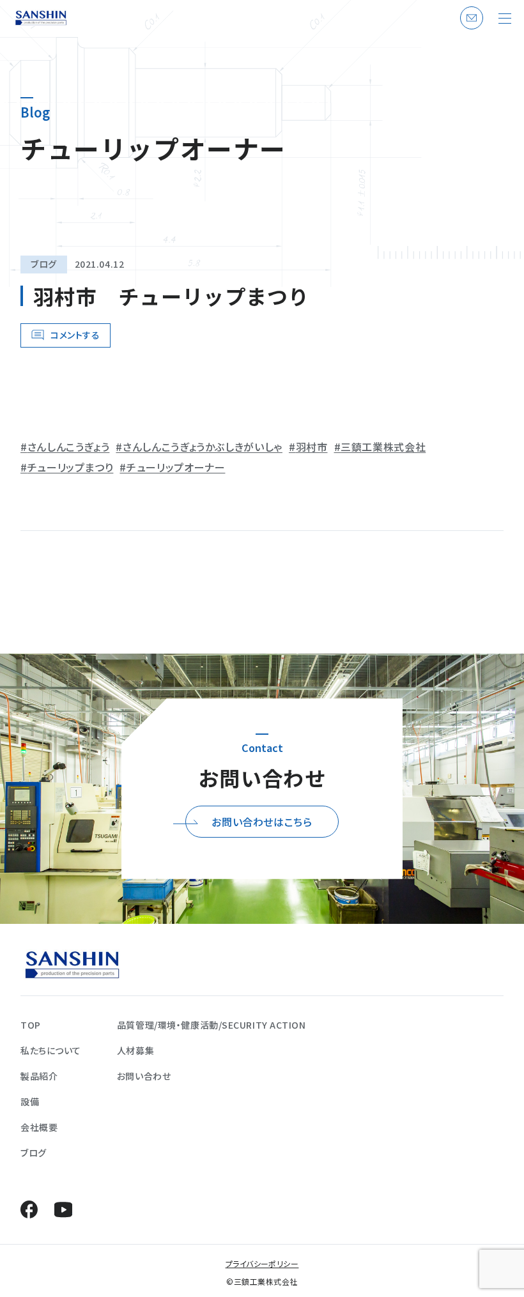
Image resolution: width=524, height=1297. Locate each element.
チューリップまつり (70, 467)
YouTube (63, 1209)
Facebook (29, 1209)
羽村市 (312, 447)
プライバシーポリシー (262, 1263)
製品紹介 (39, 1076)
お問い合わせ (470, 28)
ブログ (44, 263)
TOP (30, 1024)
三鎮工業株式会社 (383, 447)
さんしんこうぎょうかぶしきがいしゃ (202, 447)
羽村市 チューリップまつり (171, 296)
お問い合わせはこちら (262, 821)
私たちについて (50, 1050)
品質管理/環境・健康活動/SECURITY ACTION (211, 1024)
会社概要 (39, 1127)
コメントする (75, 334)
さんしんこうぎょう (68, 447)
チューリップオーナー (176, 467)
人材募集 (135, 1050)
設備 (29, 1101)
